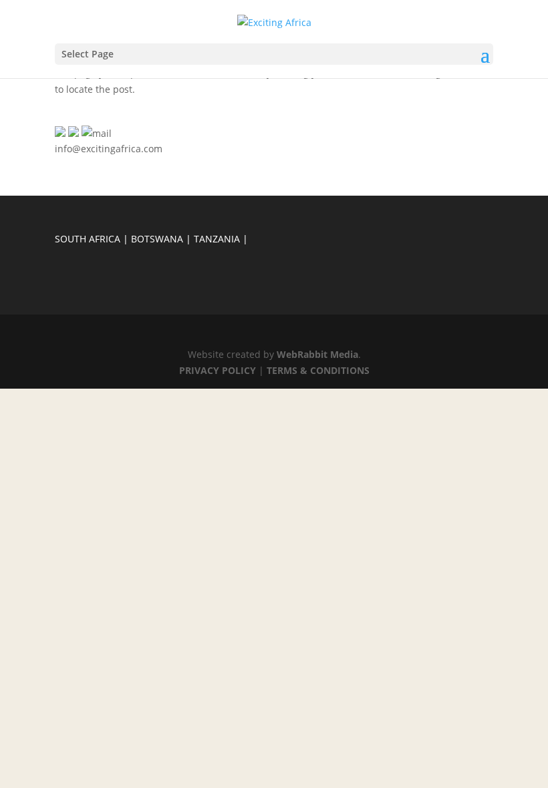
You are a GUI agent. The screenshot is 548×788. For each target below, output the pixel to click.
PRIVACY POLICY (217, 370)
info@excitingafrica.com (108, 148)
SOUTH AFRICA (87, 238)
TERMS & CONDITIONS (318, 370)
